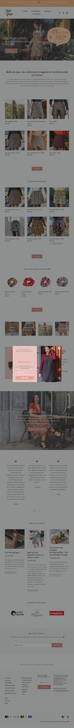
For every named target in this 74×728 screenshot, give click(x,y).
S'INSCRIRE (24, 378)
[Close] (59, 348)
